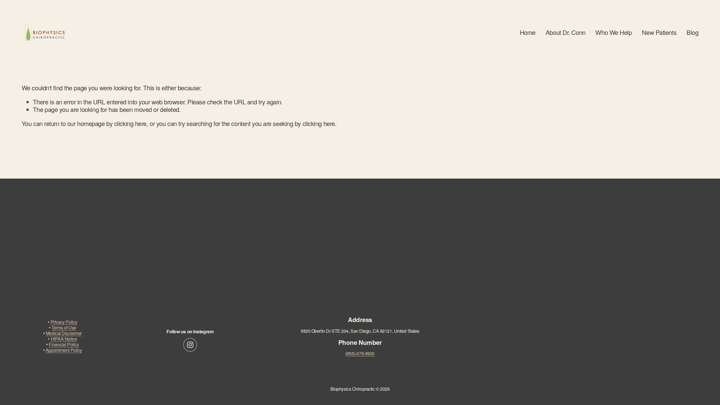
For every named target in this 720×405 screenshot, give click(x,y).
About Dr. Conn (566, 32)
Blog (692, 32)
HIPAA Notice (64, 339)
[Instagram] (190, 345)
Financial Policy (64, 344)
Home (528, 32)
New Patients (659, 32)
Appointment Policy (64, 350)
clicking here (130, 123)
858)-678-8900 (361, 353)
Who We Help (613, 32)
